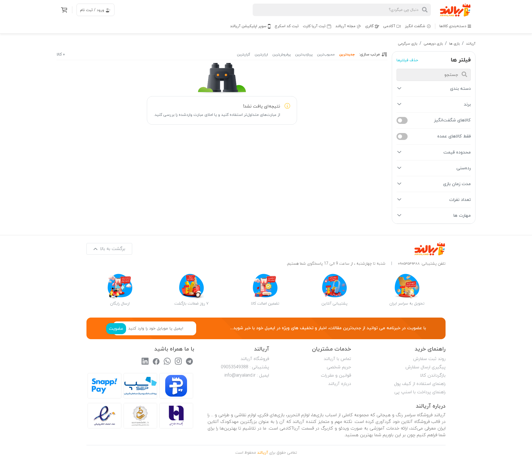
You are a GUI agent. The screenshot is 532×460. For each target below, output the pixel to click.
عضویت (116, 329)
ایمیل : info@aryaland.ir (246, 375)
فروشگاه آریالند (255, 359)
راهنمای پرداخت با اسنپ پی (420, 392)
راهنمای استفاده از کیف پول (420, 384)
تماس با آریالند (337, 359)
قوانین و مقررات (336, 375)
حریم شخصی (339, 367)
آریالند (470, 43)
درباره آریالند (339, 384)
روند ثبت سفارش (429, 359)
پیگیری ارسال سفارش (425, 367)
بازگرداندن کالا (433, 375)
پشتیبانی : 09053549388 (245, 367)
